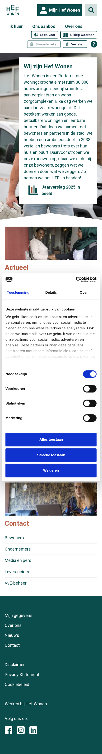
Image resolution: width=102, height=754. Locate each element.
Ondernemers (18, 549)
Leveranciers (17, 571)
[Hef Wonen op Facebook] (8, 729)
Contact (12, 645)
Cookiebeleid (17, 684)
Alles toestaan (51, 439)
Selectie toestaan (51, 455)
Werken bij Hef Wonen (26, 703)
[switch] (90, 388)
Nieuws (12, 635)
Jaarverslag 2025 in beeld (61, 190)
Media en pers (18, 560)
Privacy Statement (22, 674)
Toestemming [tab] (18, 292)
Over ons (73, 26)
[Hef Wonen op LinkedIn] (33, 729)
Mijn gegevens (18, 615)
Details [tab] (51, 292)
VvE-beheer (16, 583)
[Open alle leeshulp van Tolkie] (94, 44)
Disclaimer (15, 664)
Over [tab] (84, 292)
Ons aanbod (44, 26)
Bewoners (14, 537)
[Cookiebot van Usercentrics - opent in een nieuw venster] (76, 279)
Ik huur (16, 26)
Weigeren (51, 470)
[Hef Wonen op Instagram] (21, 729)
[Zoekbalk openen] (91, 10)
